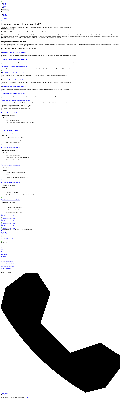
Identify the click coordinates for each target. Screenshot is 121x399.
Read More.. (3, 270)
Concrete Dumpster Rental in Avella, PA (13, 93)
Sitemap (26, 397)
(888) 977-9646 (5, 9)
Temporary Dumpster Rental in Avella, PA (14, 79)
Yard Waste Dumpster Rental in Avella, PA (14, 86)
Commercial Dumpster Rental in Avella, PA (14, 59)
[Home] (6, 1)
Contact (5, 7)
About (4, 6)
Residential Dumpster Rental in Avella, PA (14, 52)
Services (5, 4)
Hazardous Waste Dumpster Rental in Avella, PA (16, 100)
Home (4, 3)
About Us (11, 28)
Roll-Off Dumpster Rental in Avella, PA (13, 73)
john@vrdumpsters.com (7, 394)
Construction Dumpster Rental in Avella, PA (14, 66)
